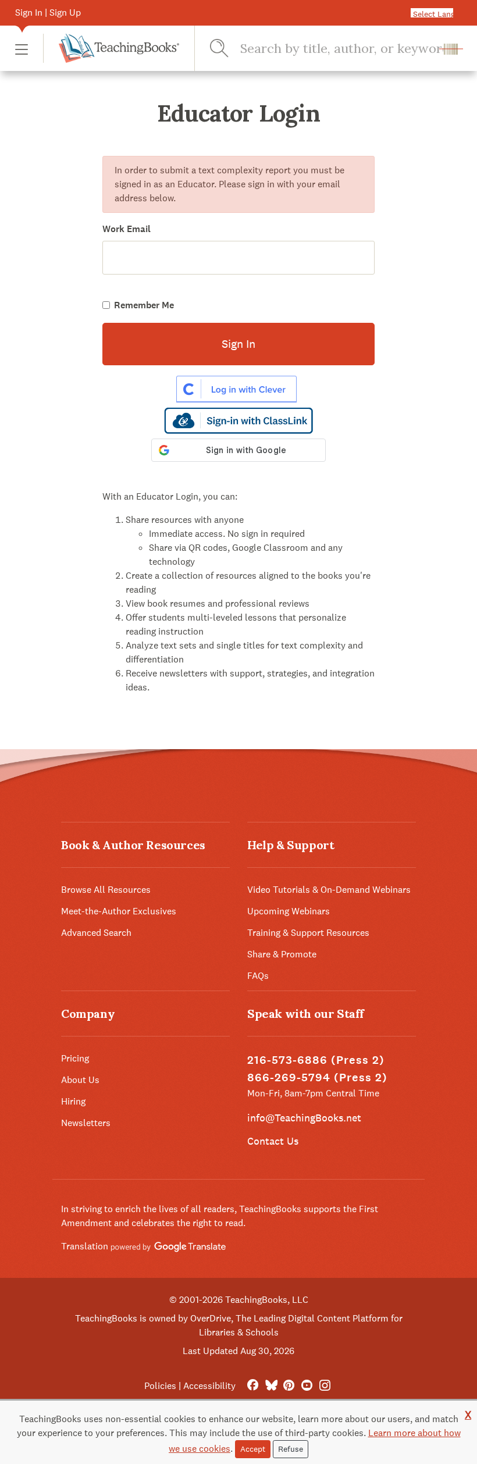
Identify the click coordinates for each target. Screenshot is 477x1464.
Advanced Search (96, 933)
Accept (252, 1449)
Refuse (290, 1449)
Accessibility (209, 1386)
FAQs (258, 976)
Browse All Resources (106, 890)
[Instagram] (325, 1386)
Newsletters (86, 1123)
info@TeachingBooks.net (304, 1117)
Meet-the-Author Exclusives (118, 911)
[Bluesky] (271, 1386)
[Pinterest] (289, 1386)
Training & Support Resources (308, 933)
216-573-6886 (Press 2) (316, 1060)
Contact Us (272, 1141)
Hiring (73, 1101)
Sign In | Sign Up (48, 12)
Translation (86, 1246)
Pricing (75, 1058)
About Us (80, 1080)
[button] (21, 48)
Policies (160, 1386)
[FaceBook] (253, 1386)
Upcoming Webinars (288, 911)
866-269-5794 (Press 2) (317, 1077)
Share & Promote (281, 954)
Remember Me (144, 305)
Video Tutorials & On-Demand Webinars (329, 890)
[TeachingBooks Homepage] (111, 48)
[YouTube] (307, 1386)
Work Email (126, 229)
